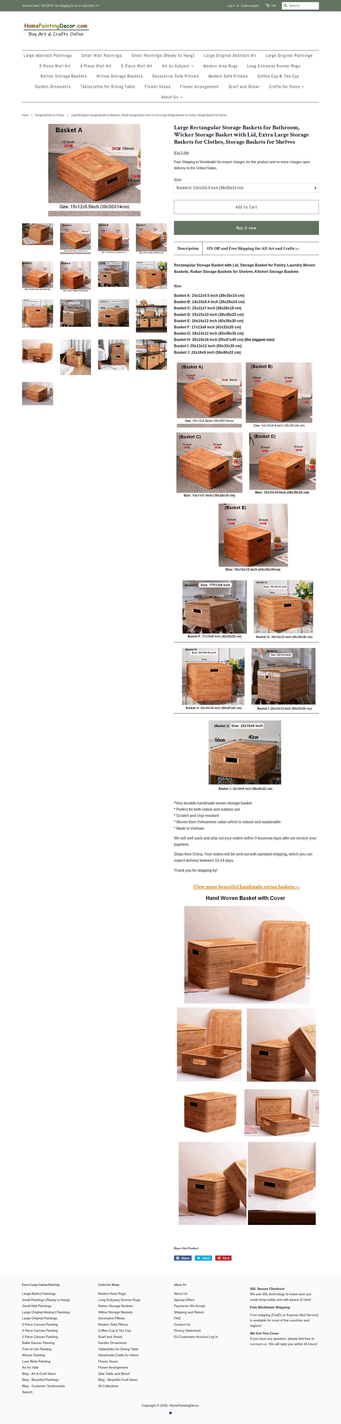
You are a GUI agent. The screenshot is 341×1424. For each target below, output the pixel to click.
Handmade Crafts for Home (118, 1355)
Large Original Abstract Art (230, 55)
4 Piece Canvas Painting (40, 1330)
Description (188, 248)
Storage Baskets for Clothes (49, 115)
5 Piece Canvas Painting (40, 1337)
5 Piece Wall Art (137, 65)
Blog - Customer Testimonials (43, 1386)
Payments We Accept (189, 1306)
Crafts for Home (285, 86)
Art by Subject (176, 65)
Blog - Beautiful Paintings (40, 1380)
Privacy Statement (187, 1330)
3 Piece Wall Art (55, 65)
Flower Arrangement (199, 86)
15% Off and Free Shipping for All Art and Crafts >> (253, 248)
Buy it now (246, 227)
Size (177, 180)
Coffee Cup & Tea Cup (278, 76)
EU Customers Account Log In (196, 1337)
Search (27, 1392)
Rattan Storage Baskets (64, 76)
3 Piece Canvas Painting (40, 1324)
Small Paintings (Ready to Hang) (163, 55)
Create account (250, 5)
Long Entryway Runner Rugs (274, 65)
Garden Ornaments (53, 86)
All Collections (108, 1386)
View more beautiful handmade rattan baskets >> (246, 887)
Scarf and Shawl (244, 86)
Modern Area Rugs (220, 65)
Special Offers (184, 1300)
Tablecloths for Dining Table (107, 86)
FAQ (177, 1318)
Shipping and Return (189, 1312)
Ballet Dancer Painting (38, 1343)
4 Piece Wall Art (96, 65)
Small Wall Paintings (101, 55)
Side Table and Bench (114, 1373)
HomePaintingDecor (184, 1405)
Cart (274, 5)
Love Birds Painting (36, 1361)
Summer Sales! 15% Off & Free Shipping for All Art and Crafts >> (61, 5)
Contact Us (182, 1324)
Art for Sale (30, 1367)
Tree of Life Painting (36, 1349)
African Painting (33, 1355)
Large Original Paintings (289, 55)
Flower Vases (158, 86)
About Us (170, 97)
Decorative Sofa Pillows (175, 76)
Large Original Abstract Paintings (46, 1312)
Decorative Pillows (111, 1318)
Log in (231, 5)
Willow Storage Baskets (120, 76)
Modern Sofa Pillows (228, 76)
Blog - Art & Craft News (39, 1373)
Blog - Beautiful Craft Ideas (118, 1380)
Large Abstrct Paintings (39, 1293)
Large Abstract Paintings (48, 55)
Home (25, 115)
